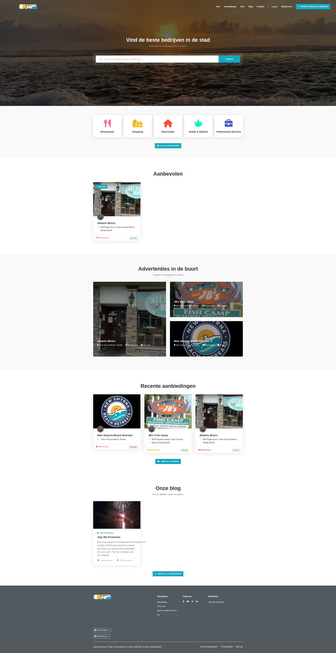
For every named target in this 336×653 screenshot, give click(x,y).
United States (102, 630)
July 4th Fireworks (108, 537)
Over (242, 6)
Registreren (286, 6)
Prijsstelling (162, 602)
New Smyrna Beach (125, 227)
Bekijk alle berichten (169, 574)
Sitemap (239, 647)
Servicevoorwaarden (209, 647)
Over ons (161, 606)
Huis (218, 6)
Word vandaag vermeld (314, 6)
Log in (274, 6)
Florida (103, 230)
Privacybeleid (227, 647)
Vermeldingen (230, 6)
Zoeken (229, 59)
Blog (251, 6)
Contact (260, 6)
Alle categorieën (169, 146)
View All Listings (169, 461)
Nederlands (102, 636)
